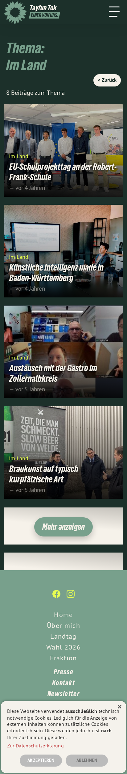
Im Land (18, 156)
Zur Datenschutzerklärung (35, 745)
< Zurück (107, 80)
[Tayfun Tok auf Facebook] (56, 597)
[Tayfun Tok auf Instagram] (70, 597)
